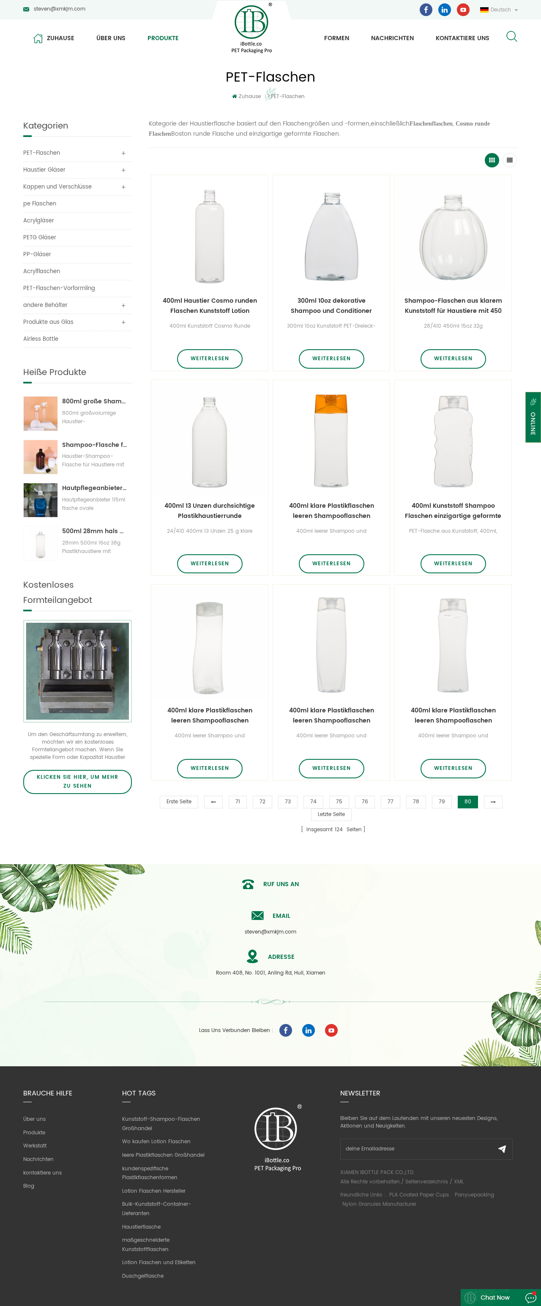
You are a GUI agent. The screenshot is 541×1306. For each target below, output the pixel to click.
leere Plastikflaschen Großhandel (163, 1155)
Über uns (111, 38)
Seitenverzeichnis (426, 1182)
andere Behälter (45, 305)
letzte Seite (331, 814)
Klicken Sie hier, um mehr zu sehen (77, 782)
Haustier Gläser (44, 170)
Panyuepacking (474, 1195)
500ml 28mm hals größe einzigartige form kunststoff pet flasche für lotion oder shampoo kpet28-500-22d (95, 531)
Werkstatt (34, 1146)
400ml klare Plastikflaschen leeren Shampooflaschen (331, 511)
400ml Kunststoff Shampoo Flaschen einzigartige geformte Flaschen (453, 511)
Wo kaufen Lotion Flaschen (156, 1142)
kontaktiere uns (462, 38)
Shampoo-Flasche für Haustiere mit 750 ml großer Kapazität (95, 445)
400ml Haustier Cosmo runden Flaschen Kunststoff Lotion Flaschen (210, 306)
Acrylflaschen (41, 271)
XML (459, 1182)
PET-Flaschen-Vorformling (59, 288)
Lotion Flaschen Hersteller (154, 1191)
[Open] (533, 417)
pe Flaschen (39, 204)
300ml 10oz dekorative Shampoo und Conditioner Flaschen (331, 306)
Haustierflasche (141, 1227)
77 (390, 802)
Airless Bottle (40, 339)
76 (365, 802)
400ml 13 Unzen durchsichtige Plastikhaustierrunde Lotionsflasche (209, 511)
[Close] (533, 448)
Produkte (163, 38)
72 (262, 802)
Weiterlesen (210, 359)
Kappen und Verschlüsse (57, 187)
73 (288, 802)
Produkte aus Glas (48, 322)
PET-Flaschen (288, 97)
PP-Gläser (37, 254)
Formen (336, 38)
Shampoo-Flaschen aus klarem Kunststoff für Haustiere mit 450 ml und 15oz (453, 306)
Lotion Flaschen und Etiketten (159, 1263)
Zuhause (60, 38)
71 (237, 802)
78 (416, 802)
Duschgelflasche (143, 1276)
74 (313, 802)
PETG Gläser (39, 237)
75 (339, 802)
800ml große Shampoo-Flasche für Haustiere (95, 401)
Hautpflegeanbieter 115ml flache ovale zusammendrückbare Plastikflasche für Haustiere (95, 488)
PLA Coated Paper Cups (420, 1195)
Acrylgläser (38, 220)
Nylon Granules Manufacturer (379, 1204)
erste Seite (179, 802)
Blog (28, 1186)
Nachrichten (392, 38)
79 (442, 802)
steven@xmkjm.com (59, 9)
